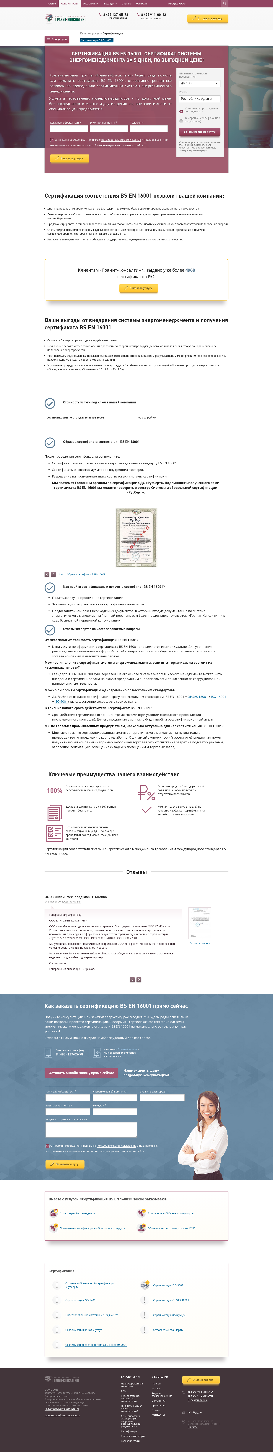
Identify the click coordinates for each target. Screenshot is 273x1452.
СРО (123, 1391)
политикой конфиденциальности (103, 145)
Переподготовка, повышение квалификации (130, 1398)
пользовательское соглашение (121, 139)
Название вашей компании (109, 1091)
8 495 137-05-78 (115, 16)
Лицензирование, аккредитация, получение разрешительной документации (131, 1421)
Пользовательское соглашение (62, 1408)
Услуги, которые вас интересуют (66, 1119)
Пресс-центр (110, 3)
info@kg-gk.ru (195, 1412)
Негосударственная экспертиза (132, 1385)
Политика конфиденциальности (62, 1415)
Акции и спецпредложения (162, 1394)
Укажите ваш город (152, 1091)
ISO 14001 (218, 696)
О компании (90, 3)
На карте (193, 1427)
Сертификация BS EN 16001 (97, 40)
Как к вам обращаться (65, 122)
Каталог (156, 1388)
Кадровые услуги (130, 1441)
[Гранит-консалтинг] (67, 18)
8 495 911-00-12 (200, 1392)
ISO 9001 (61, 701)
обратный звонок (126, 1049)
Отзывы (126, 3)
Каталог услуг (70, 3)
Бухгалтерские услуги (133, 1436)
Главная (51, 3)
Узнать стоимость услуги (200, 131)
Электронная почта (103, 122)
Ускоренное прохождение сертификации (201, 110)
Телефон (137, 122)
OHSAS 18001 (198, 696)
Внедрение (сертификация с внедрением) (202, 119)
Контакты (142, 3)
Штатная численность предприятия (193, 75)
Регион (183, 92)
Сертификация (113, 33)
